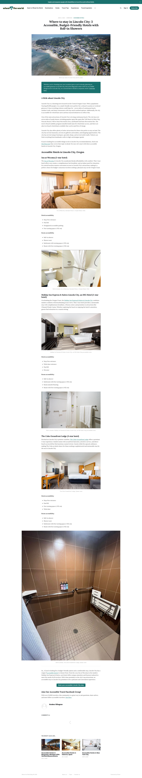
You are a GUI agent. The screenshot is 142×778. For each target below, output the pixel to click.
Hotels (57, 8)
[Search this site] (120, 8)
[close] (140, 2)
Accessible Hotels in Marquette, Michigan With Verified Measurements (50, 754)
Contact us (77, 774)
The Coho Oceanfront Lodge (79, 439)
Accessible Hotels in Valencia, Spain (69, 753)
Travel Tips (65, 8)
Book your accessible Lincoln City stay (71, 685)
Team (70, 774)
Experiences (75, 8)
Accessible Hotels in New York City (91, 753)
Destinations (49, 8)
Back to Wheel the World (35, 8)
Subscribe (134, 8)
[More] (95, 8)
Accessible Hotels (79, 17)
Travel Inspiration (86, 8)
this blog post (45, 144)
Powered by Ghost (115, 774)
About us (64, 774)
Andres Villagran (56, 704)
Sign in (126, 8)
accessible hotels (52, 673)
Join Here (68, 697)
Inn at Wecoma (49, 161)
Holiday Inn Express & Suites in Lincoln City (78, 300)
